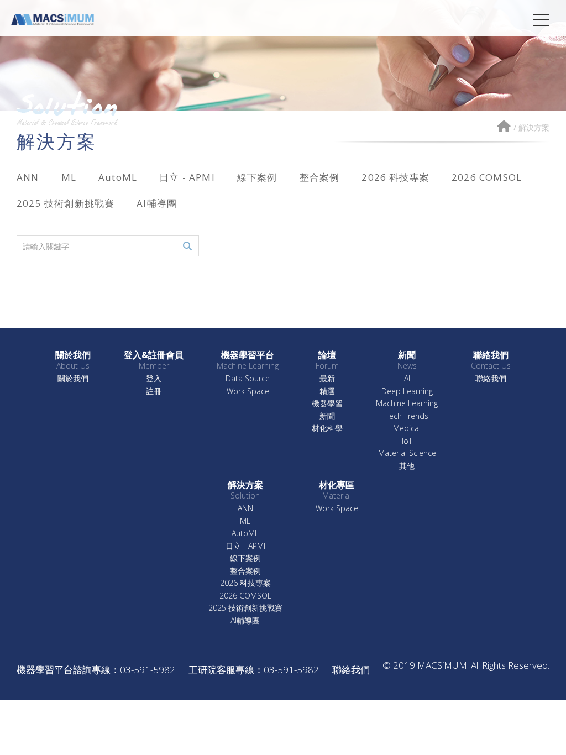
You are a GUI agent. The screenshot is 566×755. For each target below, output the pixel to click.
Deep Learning (407, 391)
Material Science (407, 453)
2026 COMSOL (487, 177)
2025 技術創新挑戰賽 (65, 203)
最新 (327, 378)
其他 (407, 466)
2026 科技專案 (395, 177)
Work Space (248, 391)
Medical (407, 428)
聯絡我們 (490, 378)
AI (407, 378)
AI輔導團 (157, 203)
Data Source (248, 378)
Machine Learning (407, 403)
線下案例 (257, 177)
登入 (153, 378)
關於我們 (72, 378)
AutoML (117, 177)
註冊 (153, 391)
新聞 (327, 416)
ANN (28, 177)
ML (68, 177)
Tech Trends (406, 416)
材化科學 (327, 428)
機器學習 (327, 403)
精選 (327, 391)
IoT (407, 441)
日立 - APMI (187, 177)
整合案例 (320, 177)
